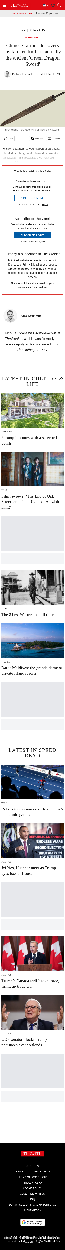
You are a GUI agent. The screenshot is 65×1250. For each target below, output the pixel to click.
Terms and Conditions (32, 1177)
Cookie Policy (32, 1188)
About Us (32, 1166)
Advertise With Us (32, 1193)
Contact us (40, 287)
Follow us (39, 138)
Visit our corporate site (49, 1238)
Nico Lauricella (24, 74)
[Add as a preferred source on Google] (32, 1222)
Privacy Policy (32, 1182)
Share (10, 138)
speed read (32, 38)
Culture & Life (37, 30)
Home (21, 30)
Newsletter (56, 138)
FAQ (32, 1199)
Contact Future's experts (33, 1171)
